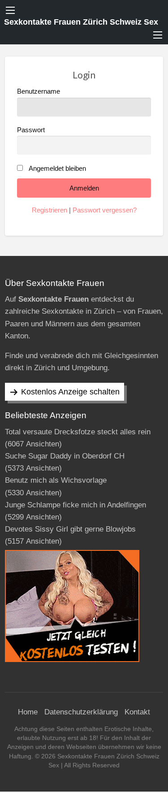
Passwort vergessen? (105, 210)
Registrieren (49, 210)
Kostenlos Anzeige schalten (70, 391)
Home (28, 712)
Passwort (31, 130)
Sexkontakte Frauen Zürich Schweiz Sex (81, 21)
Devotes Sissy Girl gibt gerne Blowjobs (70, 529)
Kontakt (137, 712)
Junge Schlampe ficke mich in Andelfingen (75, 505)
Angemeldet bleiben (57, 168)
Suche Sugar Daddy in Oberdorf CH (65, 456)
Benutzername (38, 91)
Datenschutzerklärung (81, 712)
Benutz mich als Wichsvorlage (56, 480)
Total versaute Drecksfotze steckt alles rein (78, 432)
